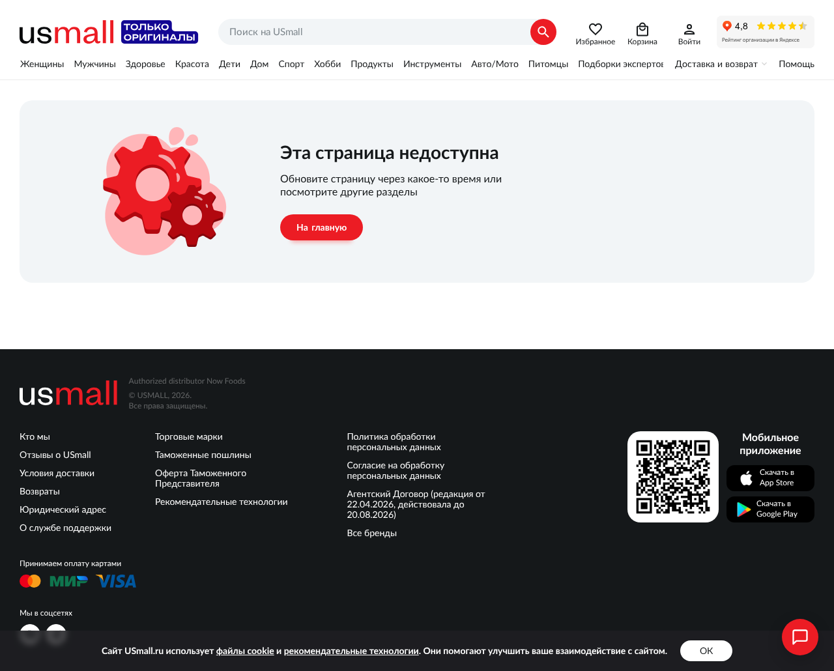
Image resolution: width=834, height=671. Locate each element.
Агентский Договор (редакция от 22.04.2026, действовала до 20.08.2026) (416, 504)
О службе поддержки (65, 527)
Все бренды (372, 533)
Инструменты (432, 64)
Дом (259, 64)
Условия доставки (57, 473)
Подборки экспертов (621, 64)
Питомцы (548, 64)
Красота (192, 64)
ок (706, 651)
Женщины (42, 64)
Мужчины (94, 64)
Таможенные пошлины (203, 455)
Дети (229, 64)
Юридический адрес (63, 509)
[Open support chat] (800, 637)
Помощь (796, 64)
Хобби (327, 64)
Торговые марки (189, 436)
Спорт (291, 64)
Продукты (372, 64)
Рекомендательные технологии (221, 501)
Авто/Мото (494, 64)
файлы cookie (245, 651)
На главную (321, 227)
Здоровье (145, 64)
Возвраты (40, 491)
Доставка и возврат (716, 64)
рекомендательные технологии (351, 651)
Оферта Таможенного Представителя (200, 478)
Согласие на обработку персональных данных (396, 470)
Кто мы (35, 436)
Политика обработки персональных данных (394, 441)
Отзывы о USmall (55, 455)
